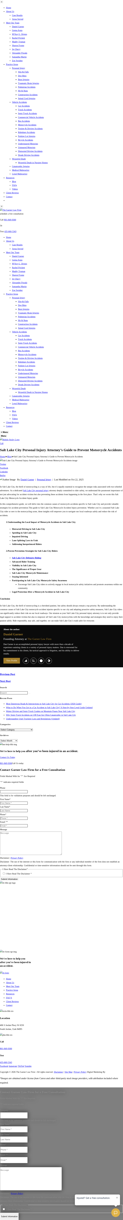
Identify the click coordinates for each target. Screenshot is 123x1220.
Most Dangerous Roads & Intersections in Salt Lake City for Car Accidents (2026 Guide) (44, 704)
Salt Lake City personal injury (36, 490)
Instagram (13, 1066)
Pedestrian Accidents (26, 87)
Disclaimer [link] (58, 1072)
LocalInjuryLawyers (49, 661)
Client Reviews (12, 193)
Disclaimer (4, 858)
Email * (4, 822)
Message (3, 829)
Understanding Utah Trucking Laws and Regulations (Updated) (33, 719)
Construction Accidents (28, 95)
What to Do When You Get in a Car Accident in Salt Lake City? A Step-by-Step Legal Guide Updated (49, 707)
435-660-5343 (10, 231)
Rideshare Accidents (26, 132)
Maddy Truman (18, 42)
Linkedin (4, 472)
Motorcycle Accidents (27, 125)
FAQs (14, 185)
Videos (15, 189)
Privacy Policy (17, 858)
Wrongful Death (19, 159)
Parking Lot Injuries (26, 136)
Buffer (3, 475)
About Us (10, 11)
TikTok (21, 1066)
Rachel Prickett (18, 38)
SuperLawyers (33, 661)
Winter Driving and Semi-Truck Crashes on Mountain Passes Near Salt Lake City (40, 711)
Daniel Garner (18, 26)
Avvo (26, 661)
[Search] (29, 693)
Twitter (3, 464)
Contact (9, 197)
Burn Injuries (23, 79)
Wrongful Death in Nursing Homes (33, 163)
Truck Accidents (25, 110)
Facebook (4, 468)
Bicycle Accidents (25, 140)
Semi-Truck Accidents (27, 113)
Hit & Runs (23, 91)
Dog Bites (22, 76)
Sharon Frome (18, 45)
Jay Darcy (16, 49)
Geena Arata (17, 30)
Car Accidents (24, 106)
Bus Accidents (24, 121)
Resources (10, 178)
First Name (5, 799)
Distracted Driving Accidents (30, 151)
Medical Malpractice (20, 170)
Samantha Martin (19, 57)
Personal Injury (18, 68)
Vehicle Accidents (19, 102)
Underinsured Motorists (28, 144)
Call (1, 443)
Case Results (17, 15)
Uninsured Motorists (26, 147)
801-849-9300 (10, 220)
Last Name (5, 807)
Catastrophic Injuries (21, 166)
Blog (14, 181)
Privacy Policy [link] (80, 1072)
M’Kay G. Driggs (19, 34)
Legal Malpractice (19, 174)
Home (8, 8)
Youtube (28, 1066)
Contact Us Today (7, 757)
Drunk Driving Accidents (28, 155)
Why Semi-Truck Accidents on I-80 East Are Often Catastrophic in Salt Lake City (41, 715)
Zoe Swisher (17, 61)
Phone (2, 788)
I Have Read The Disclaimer (19, 874)
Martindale (41, 661)
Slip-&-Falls (23, 72)
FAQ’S (9, 998)
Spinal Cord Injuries (26, 98)
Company (4, 1110)
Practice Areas (12, 64)
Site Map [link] (68, 1072)
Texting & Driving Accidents (30, 128)
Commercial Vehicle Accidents (31, 117)
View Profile (11, 660)
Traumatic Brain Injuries (28, 83)
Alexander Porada (19, 53)
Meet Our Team (12, 23)
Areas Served (17, 19)
